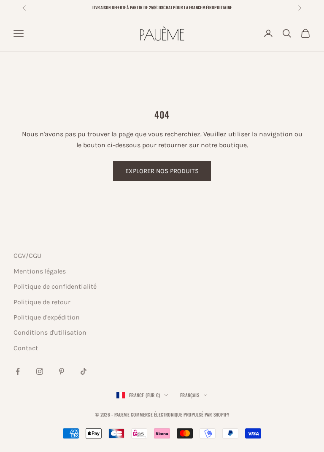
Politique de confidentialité (55, 286)
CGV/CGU (27, 256)
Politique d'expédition (47, 317)
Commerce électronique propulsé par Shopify (180, 414)
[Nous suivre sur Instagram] (39, 371)
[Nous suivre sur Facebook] (18, 371)
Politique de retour (42, 302)
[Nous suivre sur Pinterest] (61, 371)
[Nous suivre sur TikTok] (83, 371)
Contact (26, 348)
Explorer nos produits (162, 171)
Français (189, 395)
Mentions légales (40, 271)
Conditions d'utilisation (50, 332)
